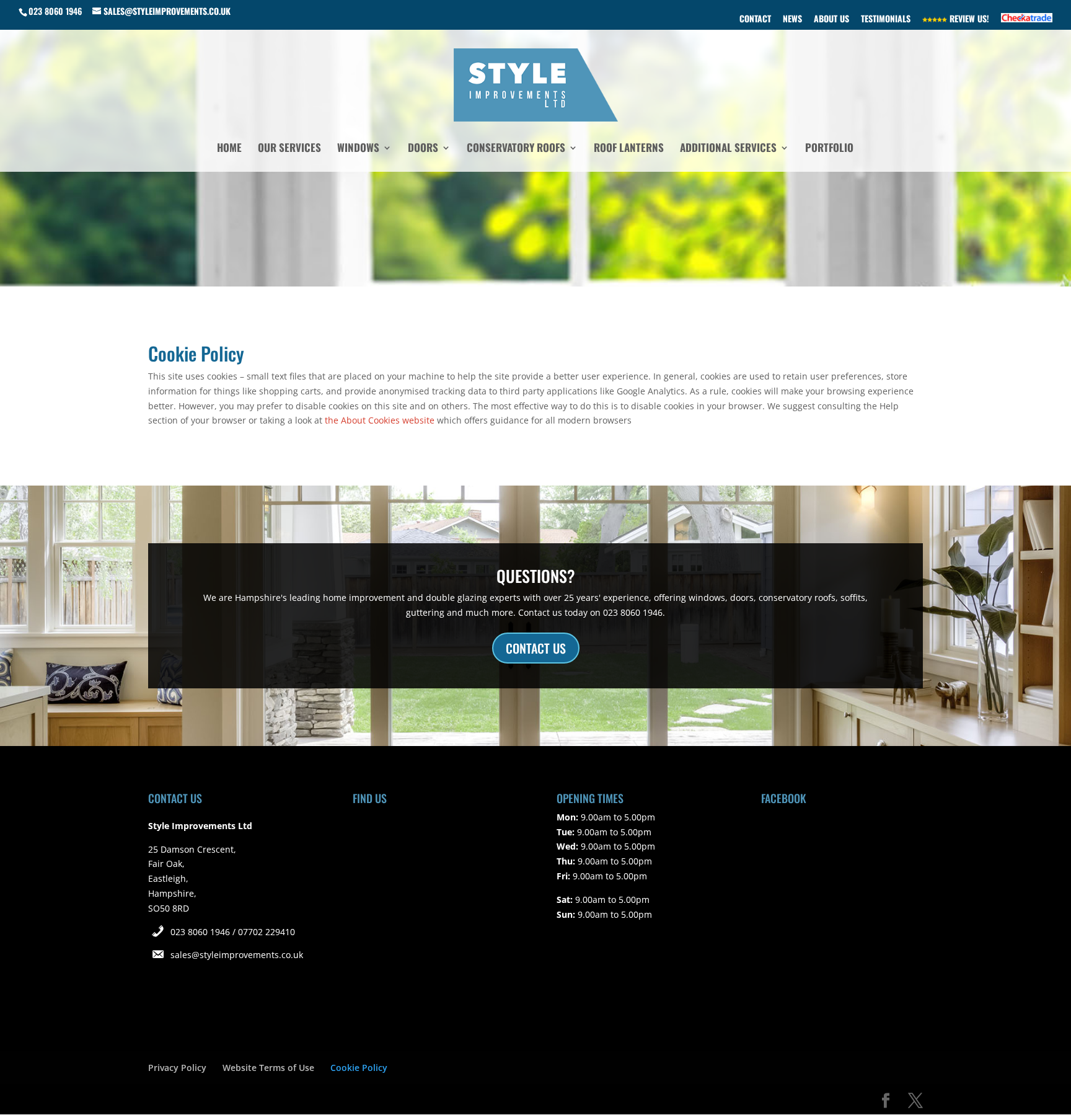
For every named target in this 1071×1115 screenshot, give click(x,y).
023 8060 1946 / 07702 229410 (232, 932)
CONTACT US (536, 648)
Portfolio (829, 149)
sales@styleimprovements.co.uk (236, 955)
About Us (831, 19)
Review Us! (968, 19)
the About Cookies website (379, 420)
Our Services (289, 149)
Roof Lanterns (629, 149)
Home (229, 149)
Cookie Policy (358, 1067)
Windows (358, 149)
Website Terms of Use (268, 1067)
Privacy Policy (177, 1067)
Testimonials (885, 19)
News (792, 19)
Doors (423, 149)
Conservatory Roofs (516, 149)
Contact (755, 19)
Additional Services (728, 149)
